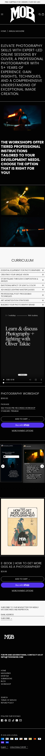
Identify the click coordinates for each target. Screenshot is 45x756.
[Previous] (3, 466)
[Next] (42, 466)
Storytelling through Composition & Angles (19, 280)
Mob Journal (12, 735)
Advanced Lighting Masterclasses (17, 289)
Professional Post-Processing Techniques (16, 295)
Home (3, 31)
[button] (40, 14)
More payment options (22, 430)
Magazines (6, 673)
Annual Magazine (16, 31)
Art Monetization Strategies (15, 300)
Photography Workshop (20, 394)
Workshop (6, 684)
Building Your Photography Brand (18, 305)
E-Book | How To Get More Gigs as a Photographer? (21, 565)
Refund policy (7, 702)
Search (4, 697)
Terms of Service (9, 700)
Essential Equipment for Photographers (21, 270)
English (3, 747)
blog (3, 681)
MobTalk (5, 676)
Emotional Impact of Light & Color (18, 285)
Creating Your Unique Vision (15, 274)
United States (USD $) (18, 747)
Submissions (6, 678)
